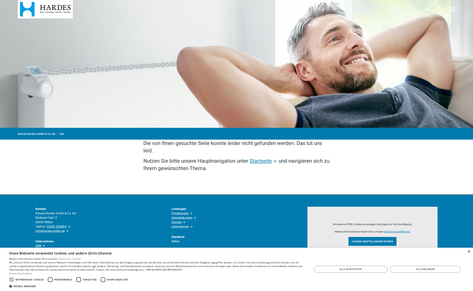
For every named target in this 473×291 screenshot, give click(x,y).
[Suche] (429, 9)
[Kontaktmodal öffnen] (440, 9)
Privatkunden (180, 213)
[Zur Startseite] (45, 9)
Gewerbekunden (181, 217)
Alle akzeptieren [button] (351, 269)
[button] (452, 9)
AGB (38, 245)
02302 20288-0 (57, 226)
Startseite (261, 161)
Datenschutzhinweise (20, 273)
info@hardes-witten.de (50, 231)
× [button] (468, 251)
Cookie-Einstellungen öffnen (372, 241)
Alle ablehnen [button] (425, 269)
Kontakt (77, 258)
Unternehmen (180, 226)
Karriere (176, 222)
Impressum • (65, 258)
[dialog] (236, 269)
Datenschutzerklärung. (397, 231)
